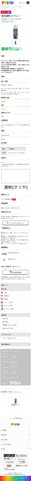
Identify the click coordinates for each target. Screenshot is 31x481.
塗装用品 (6, 296)
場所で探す (5, 318)
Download (16, 272)
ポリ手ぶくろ (11, 259)
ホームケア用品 (8, 305)
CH (24, 2)
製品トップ (4, 285)
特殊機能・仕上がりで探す (9, 325)
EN (20, 2)
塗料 (5, 292)
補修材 (6, 299)
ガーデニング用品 (9, 309)
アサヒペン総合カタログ (9, 338)
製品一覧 (3, 289)
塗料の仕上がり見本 (7, 328)
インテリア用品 (8, 302)
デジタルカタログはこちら (16, 223)
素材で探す (5, 321)
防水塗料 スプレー (15, 404)
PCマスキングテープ (13, 253)
